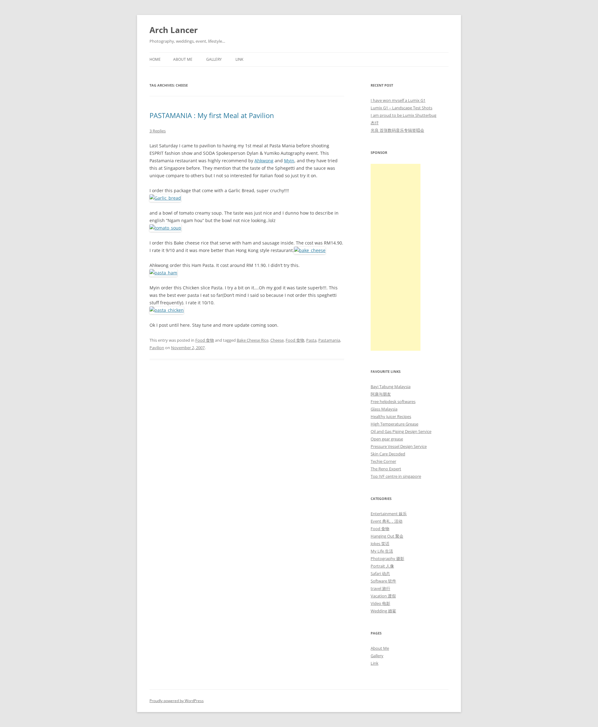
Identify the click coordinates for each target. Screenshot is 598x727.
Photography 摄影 (387, 558)
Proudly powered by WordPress (177, 700)
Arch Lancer (174, 30)
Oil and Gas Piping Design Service (401, 431)
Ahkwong (263, 161)
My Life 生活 (382, 551)
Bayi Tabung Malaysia (391, 386)
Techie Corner (383, 461)
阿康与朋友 (381, 394)
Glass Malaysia (384, 409)
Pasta (311, 340)
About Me (182, 59)
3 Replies (158, 131)
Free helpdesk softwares (393, 401)
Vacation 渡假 (383, 596)
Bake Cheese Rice (252, 340)
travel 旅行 (380, 588)
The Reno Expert (386, 469)
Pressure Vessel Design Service (399, 446)
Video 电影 (380, 603)
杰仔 (375, 123)
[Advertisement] (395, 257)
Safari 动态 (380, 573)
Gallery (214, 59)
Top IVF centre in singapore (396, 476)
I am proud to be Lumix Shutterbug (403, 115)
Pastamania (329, 340)
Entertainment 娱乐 (389, 513)
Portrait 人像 (382, 566)
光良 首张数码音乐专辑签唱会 (397, 130)
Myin (289, 161)
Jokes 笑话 (380, 543)
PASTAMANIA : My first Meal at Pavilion (212, 115)
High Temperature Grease (394, 424)
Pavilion (157, 347)
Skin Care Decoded (388, 454)
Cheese (277, 340)
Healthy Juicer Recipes (391, 416)
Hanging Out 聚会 (387, 536)
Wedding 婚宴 (383, 611)
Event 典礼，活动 (386, 521)
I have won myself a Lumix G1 (398, 100)
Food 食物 (204, 340)
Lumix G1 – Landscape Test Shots (401, 108)
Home (155, 59)
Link (239, 59)
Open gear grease (387, 439)
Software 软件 (383, 581)
